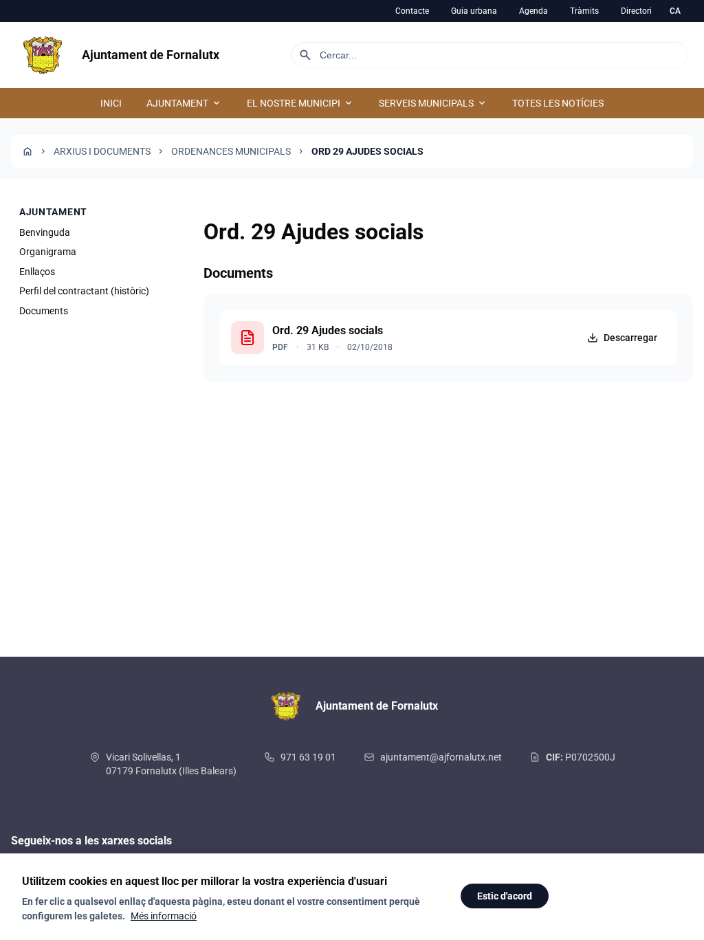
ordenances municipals (231, 151)
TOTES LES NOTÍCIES (558, 103)
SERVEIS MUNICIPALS (433, 103)
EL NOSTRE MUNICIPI (300, 103)
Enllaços (37, 271)
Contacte (412, 11)
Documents (43, 310)
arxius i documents (102, 151)
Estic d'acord (504, 895)
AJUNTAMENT (184, 103)
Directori (636, 11)
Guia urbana (474, 11)
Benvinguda (44, 232)
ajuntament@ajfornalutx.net (441, 757)
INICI (111, 103)
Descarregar (630, 337)
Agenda (533, 11)
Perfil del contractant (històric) (84, 290)
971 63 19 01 (308, 757)
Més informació (164, 915)
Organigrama (47, 251)
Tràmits (584, 11)
